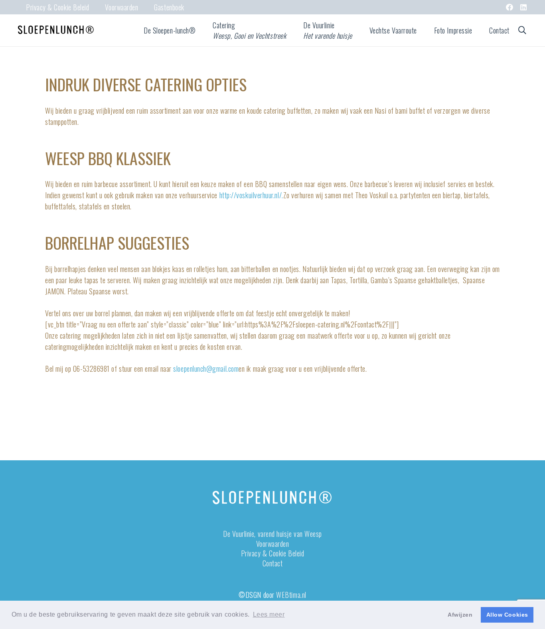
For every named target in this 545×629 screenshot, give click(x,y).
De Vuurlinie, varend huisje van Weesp (272, 533)
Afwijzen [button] (460, 614)
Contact (273, 563)
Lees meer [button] (269, 614)
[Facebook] (509, 7)
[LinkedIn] (523, 7)
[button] (202, 30)
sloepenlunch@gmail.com (206, 368)
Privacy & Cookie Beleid (272, 553)
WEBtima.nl (291, 595)
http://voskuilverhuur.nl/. (251, 195)
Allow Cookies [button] (507, 614)
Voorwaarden (272, 543)
